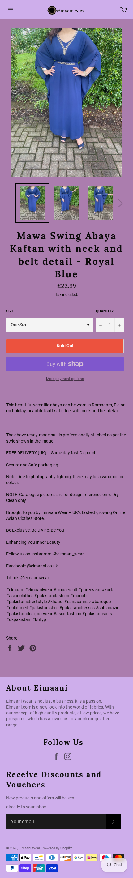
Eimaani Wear (29, 848)
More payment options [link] (65, 379)
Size (10, 311)
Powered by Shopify (57, 848)
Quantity (105, 311)
